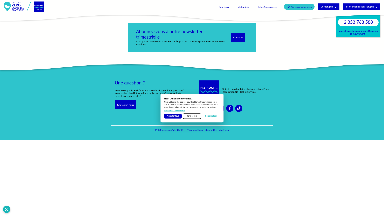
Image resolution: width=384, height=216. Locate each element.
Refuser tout (192, 116)
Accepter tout (173, 116)
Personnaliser (211, 116)
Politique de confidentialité (174, 110)
